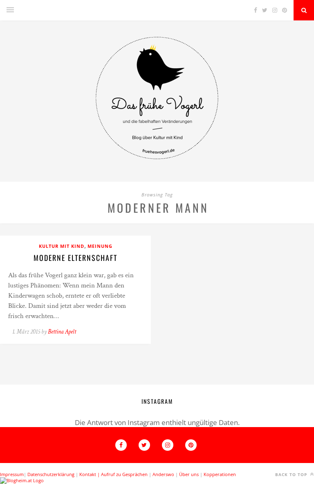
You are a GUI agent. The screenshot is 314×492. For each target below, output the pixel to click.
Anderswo (163, 474)
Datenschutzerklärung (50, 474)
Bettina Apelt (62, 332)
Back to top (292, 474)
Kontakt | (90, 474)
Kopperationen (220, 474)
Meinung (99, 246)
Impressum (12, 474)
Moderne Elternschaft (75, 257)
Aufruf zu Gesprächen (124, 474)
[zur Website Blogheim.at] (22, 480)
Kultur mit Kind (61, 246)
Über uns (189, 474)
